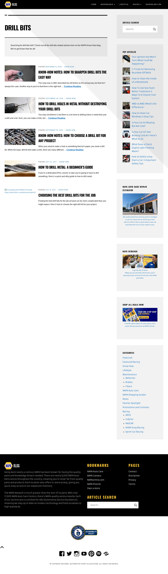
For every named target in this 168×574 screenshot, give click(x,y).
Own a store (93, 488)
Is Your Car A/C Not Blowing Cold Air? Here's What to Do (144, 135)
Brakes (129, 382)
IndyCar (129, 419)
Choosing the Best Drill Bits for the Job (66, 195)
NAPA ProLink (94, 484)
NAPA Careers (94, 475)
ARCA (128, 415)
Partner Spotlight (131, 403)
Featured (127, 358)
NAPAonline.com (95, 480)
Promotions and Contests (136, 407)
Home (93, 4)
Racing (136, 4)
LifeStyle (124, 4)
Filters (129, 386)
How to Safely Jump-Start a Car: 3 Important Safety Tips (144, 160)
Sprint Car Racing (134, 432)
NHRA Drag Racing (135, 427)
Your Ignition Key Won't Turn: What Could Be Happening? (144, 60)
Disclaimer (134, 475)
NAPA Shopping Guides (134, 395)
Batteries (130, 378)
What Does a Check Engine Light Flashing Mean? (143, 147)
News (125, 399)
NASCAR (129, 423)
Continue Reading (72, 86)
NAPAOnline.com (153, 4)
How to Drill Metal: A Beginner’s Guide (65, 167)
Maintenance (107, 4)
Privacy (132, 480)
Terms (132, 484)
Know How (69, 67)
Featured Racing (131, 362)
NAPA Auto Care (131, 390)
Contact (133, 471)
